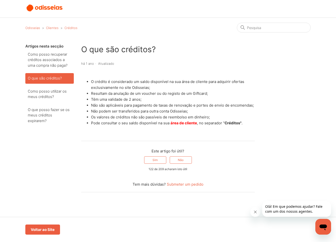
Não (180, 160)
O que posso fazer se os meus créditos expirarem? (49, 115)
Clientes (52, 28)
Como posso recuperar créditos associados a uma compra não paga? (47, 60)
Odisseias (32, 28)
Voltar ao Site (43, 229)
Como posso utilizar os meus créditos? (47, 94)
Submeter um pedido (185, 184)
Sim (155, 160)
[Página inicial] (44, 11)
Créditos (70, 28)
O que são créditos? (45, 78)
